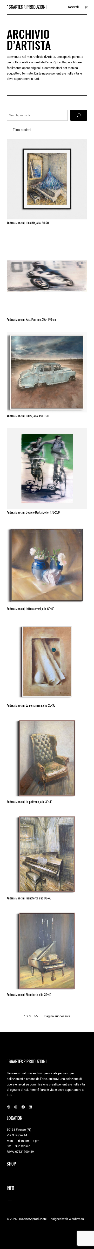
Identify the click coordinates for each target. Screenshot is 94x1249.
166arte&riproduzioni (27, 7)
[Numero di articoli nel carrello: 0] (86, 7)
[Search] (78, 115)
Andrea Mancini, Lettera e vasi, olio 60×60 (30, 609)
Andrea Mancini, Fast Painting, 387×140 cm (31, 320)
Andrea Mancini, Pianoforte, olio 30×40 (29, 898)
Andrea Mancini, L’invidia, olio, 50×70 (28, 223)
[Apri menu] (56, 7)
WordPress (76, 1219)
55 (36, 1016)
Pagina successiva (57, 1016)
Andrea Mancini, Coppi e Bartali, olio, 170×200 (33, 512)
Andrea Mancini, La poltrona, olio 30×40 (29, 802)
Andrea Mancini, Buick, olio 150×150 (27, 416)
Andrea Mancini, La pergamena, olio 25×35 (31, 705)
